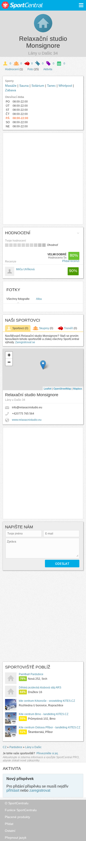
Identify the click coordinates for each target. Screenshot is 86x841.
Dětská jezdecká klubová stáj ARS (40, 687)
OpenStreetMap (62, 388)
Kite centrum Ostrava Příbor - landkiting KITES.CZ (49, 727)
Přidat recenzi (70, 261)
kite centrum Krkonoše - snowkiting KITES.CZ (47, 700)
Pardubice (15, 747)
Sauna (24, 85)
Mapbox (77, 388)
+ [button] (9, 355)
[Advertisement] (43, 179)
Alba (39, 299)
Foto (30, 69)
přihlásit (12, 790)
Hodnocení (12, 69)
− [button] (9, 362)
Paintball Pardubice (31, 674)
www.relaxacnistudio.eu (27, 419)
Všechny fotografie (18, 299)
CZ (4, 747)
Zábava (10, 90)
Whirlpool (65, 85)
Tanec (52, 85)
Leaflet (47, 388)
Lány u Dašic (33, 747)
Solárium (38, 85)
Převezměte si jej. (47, 753)
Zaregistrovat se (25, 342)
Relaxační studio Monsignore (43, 42)
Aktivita (47, 69)
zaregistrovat (39, 790)
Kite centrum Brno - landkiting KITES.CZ (43, 714)
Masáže (11, 85)
